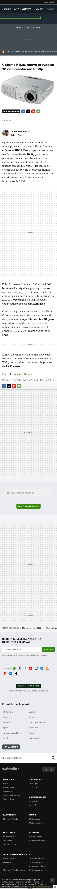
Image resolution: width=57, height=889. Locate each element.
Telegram (42, 668)
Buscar (53, 757)
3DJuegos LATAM (36, 858)
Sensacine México (37, 862)
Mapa (43, 51)
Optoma (28, 374)
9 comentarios (12, 111)
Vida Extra (33, 787)
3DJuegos (33, 783)
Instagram (36, 668)
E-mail (38, 111)
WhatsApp (14, 668)
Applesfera (7, 791)
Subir (46, 769)
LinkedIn (10, 673)
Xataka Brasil (8, 862)
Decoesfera (8, 840)
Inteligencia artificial (12, 732)
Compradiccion (9, 844)
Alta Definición (19, 380)
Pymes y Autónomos (38, 840)
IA (26, 51)
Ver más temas (11, 747)
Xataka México (9, 858)
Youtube (30, 668)
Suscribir (48, 649)
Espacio (6, 717)
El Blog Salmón (35, 836)
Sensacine (33, 801)
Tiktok (16, 673)
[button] (20, 131)
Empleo (6, 738)
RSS (47, 668)
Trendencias (8, 836)
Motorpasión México (38, 870)
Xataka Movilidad (37, 722)
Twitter (28, 111)
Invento (18, 51)
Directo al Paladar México (14, 870)
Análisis (33, 711)
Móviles (32, 717)
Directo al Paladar (11, 819)
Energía (6, 722)
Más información (43, 886)
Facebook (23, 111)
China (8, 51)
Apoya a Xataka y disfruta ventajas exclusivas (28, 691)
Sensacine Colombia (38, 866)
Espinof (32, 805)
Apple (5, 727)
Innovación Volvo (33, 28)
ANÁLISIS (6, 8)
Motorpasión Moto (37, 822)
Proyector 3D (37, 380)
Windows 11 (34, 738)
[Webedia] (50, 2)
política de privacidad (40, 655)
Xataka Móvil (8, 787)
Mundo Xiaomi (9, 799)
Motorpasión (34, 819)
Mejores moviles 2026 (32, 628)
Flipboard (33, 111)
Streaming (8, 711)
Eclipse (34, 51)
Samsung (33, 727)
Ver (30, 506)
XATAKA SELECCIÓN (23, 8)
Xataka (6, 783)
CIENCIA (39, 8)
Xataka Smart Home (11, 795)
